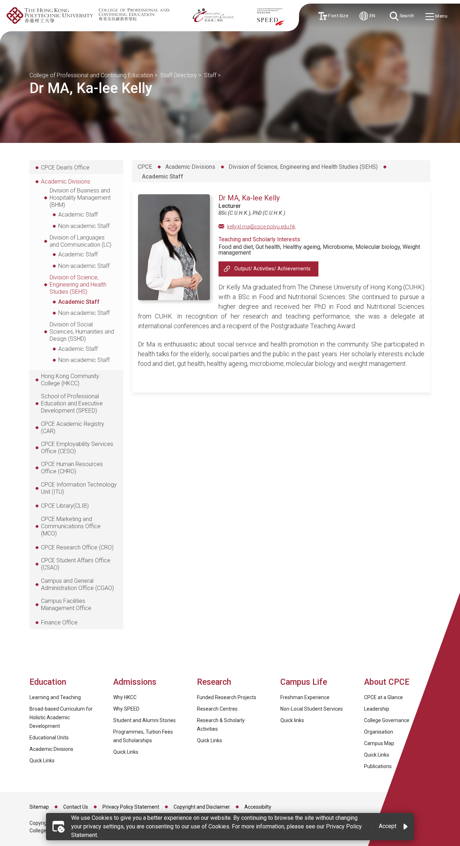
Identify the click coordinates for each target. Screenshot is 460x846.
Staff (210, 75)
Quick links (292, 720)
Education (47, 682)
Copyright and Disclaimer (202, 807)
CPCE (145, 166)
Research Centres (217, 709)
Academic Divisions (190, 166)
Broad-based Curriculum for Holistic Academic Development (61, 717)
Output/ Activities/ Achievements (272, 268)
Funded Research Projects (226, 697)
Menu (440, 16)
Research (214, 682)
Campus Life (303, 682)
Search (406, 15)
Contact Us (75, 807)
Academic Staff (162, 176)
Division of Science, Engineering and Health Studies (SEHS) (303, 166)
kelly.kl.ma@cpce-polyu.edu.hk (261, 226)
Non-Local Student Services (311, 709)
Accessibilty (257, 807)
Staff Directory (178, 75)
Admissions (135, 682)
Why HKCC (125, 697)
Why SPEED (126, 709)
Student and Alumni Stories (144, 720)
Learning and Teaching (55, 697)
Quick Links (42, 760)
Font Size (337, 16)
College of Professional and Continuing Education (91, 75)
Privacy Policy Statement (130, 807)
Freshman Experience (305, 697)
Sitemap (39, 807)
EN (372, 15)
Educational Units (49, 737)
